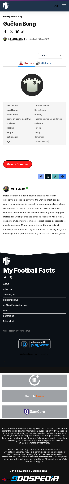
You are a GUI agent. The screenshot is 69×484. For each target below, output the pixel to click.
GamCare (44, 443)
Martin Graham (17, 39)
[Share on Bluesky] (17, 31)
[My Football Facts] (6, 5)
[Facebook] (5, 277)
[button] (50, 5)
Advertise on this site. (34, 354)
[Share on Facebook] (5, 31)
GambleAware (29, 443)
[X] (11, 277)
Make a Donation (18, 164)
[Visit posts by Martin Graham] (5, 39)
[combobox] (50, 55)
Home (6, 16)
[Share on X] (11, 31)
